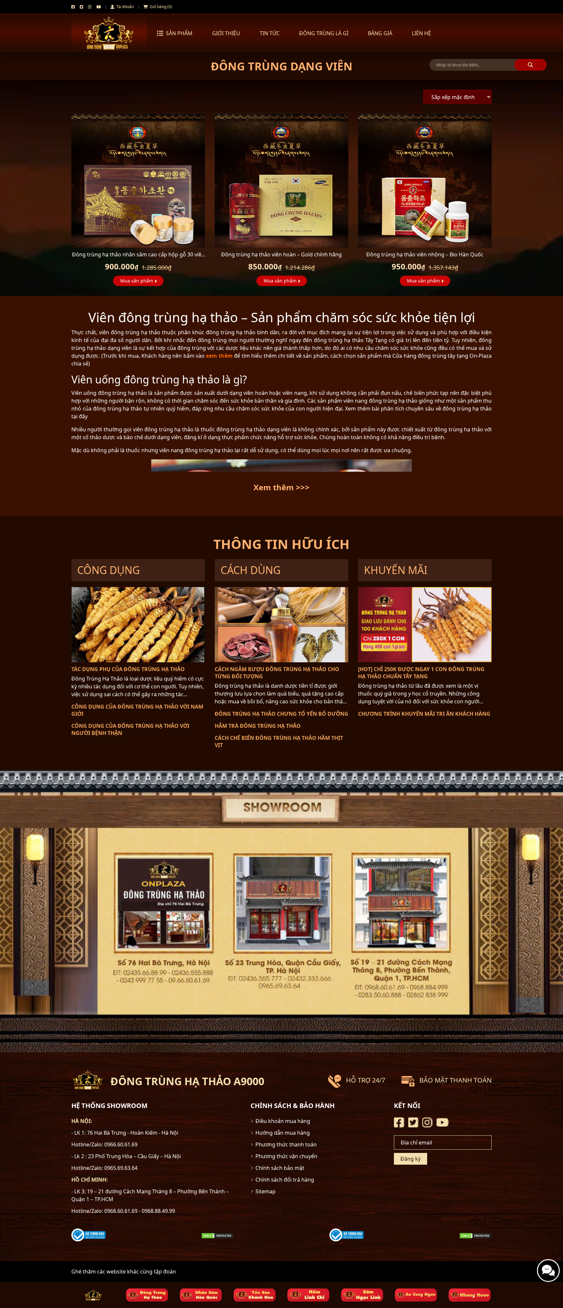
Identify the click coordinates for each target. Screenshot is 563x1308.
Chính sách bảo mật (279, 1167)
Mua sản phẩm (136, 281)
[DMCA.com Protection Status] (217, 1235)
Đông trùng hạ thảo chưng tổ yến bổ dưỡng (281, 713)
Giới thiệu (226, 33)
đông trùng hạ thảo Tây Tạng (350, 340)
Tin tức (270, 33)
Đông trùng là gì (323, 33)
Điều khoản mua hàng (282, 1121)
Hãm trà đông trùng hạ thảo (258, 725)
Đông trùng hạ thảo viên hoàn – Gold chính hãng (281, 254)
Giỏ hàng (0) (160, 6)
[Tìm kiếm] (530, 65)
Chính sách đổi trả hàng (284, 1179)
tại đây (79, 416)
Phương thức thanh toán (286, 1144)
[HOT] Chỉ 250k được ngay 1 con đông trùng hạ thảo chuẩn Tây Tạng (421, 673)
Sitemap (265, 1191)
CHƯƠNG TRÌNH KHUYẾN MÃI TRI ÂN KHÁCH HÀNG (424, 713)
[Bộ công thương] (88, 1234)
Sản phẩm (179, 33)
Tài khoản (124, 6)
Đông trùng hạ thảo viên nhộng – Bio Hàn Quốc (425, 254)
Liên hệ (421, 33)
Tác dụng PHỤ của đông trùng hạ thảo (128, 669)
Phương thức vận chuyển (286, 1156)
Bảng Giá (380, 33)
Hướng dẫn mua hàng (282, 1132)
